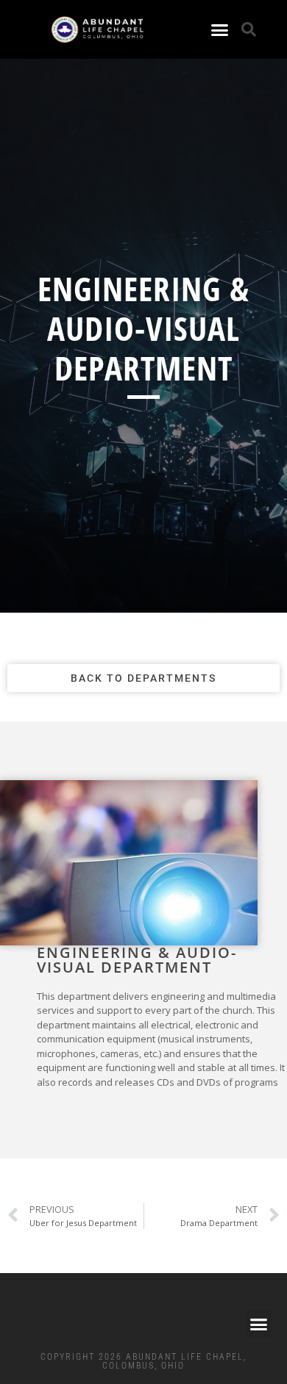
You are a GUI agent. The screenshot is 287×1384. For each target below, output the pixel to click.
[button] (220, 29)
